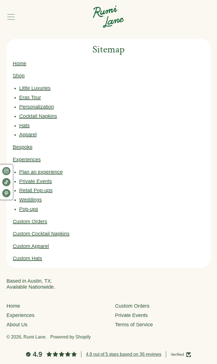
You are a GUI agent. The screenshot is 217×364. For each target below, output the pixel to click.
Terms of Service (134, 324)
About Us (16, 324)
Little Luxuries (35, 88)
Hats (24, 125)
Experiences (27, 159)
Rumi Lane (34, 336)
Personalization (36, 107)
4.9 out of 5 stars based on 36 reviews (123, 354)
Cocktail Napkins (38, 116)
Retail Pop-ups (36, 190)
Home (19, 63)
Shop (19, 75)
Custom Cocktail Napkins (41, 234)
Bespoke (22, 147)
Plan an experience (41, 172)
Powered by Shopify (70, 336)
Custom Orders (30, 221)
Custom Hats (27, 258)
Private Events (35, 181)
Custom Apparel (31, 246)
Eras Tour (30, 97)
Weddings (30, 200)
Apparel (28, 134)
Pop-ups (28, 209)
